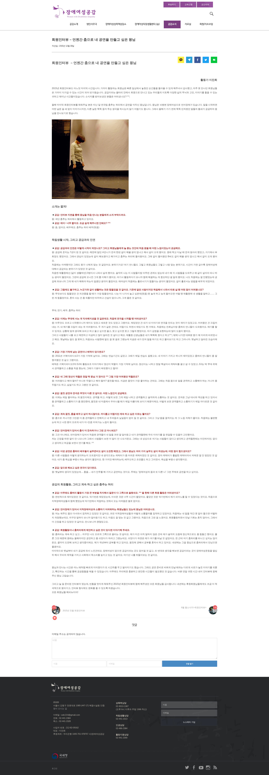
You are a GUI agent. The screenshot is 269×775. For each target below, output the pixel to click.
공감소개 (74, 24)
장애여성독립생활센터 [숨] (147, 24)
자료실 (188, 24)
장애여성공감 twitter (187, 767)
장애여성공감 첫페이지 (74, 12)
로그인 (54, 768)
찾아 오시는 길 (60, 708)
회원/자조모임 (206, 24)
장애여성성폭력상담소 (115, 24)
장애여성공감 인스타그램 (208, 767)
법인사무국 (92, 24)
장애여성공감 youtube (201, 767)
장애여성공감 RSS (215, 767)
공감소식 (172, 24)
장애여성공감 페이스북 (194, 767)
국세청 (66, 756)
